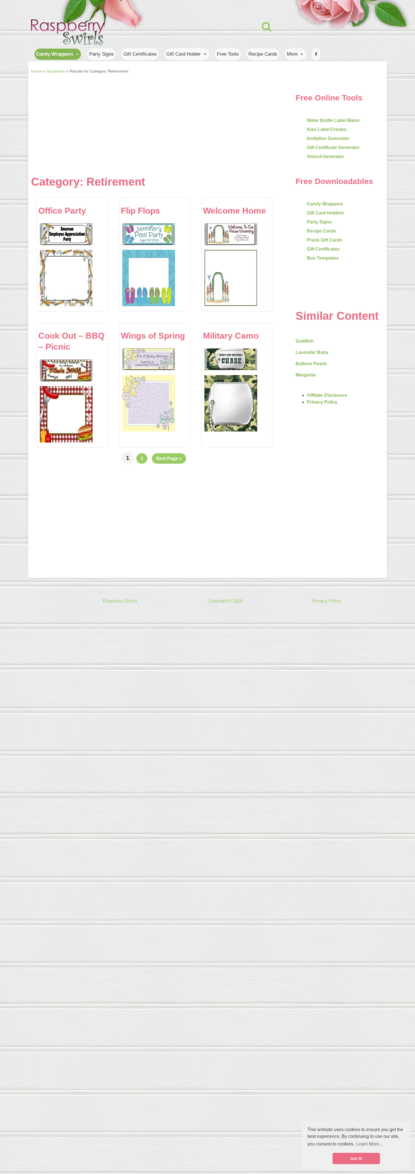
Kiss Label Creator (327, 129)
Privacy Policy (322, 402)
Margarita (306, 375)
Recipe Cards (262, 54)
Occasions (55, 71)
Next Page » (169, 458)
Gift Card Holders (325, 213)
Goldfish (305, 341)
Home (36, 71)
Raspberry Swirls (120, 601)
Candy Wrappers (54, 54)
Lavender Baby (312, 352)
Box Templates (323, 258)
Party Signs (101, 54)
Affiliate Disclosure (327, 395)
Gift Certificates (140, 54)
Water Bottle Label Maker (333, 120)
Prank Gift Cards (324, 240)
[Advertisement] (148, 118)
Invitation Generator (328, 138)
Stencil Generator (325, 156)
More (292, 54)
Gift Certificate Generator (333, 147)
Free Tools (228, 54)
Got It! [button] (356, 1158)
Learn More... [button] (369, 1144)
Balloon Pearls (311, 363)
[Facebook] (316, 54)
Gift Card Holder (183, 54)
